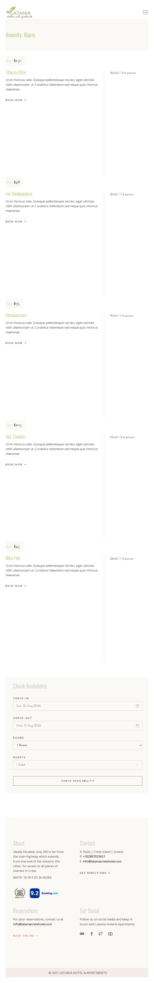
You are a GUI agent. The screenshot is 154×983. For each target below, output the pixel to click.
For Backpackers (19, 193)
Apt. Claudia (15, 436)
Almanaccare (16, 314)
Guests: (20, 757)
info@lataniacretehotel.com (102, 861)
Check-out (22, 718)
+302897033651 (94, 856)
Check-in (21, 698)
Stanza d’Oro (16, 72)
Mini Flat (13, 557)
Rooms (18, 738)
